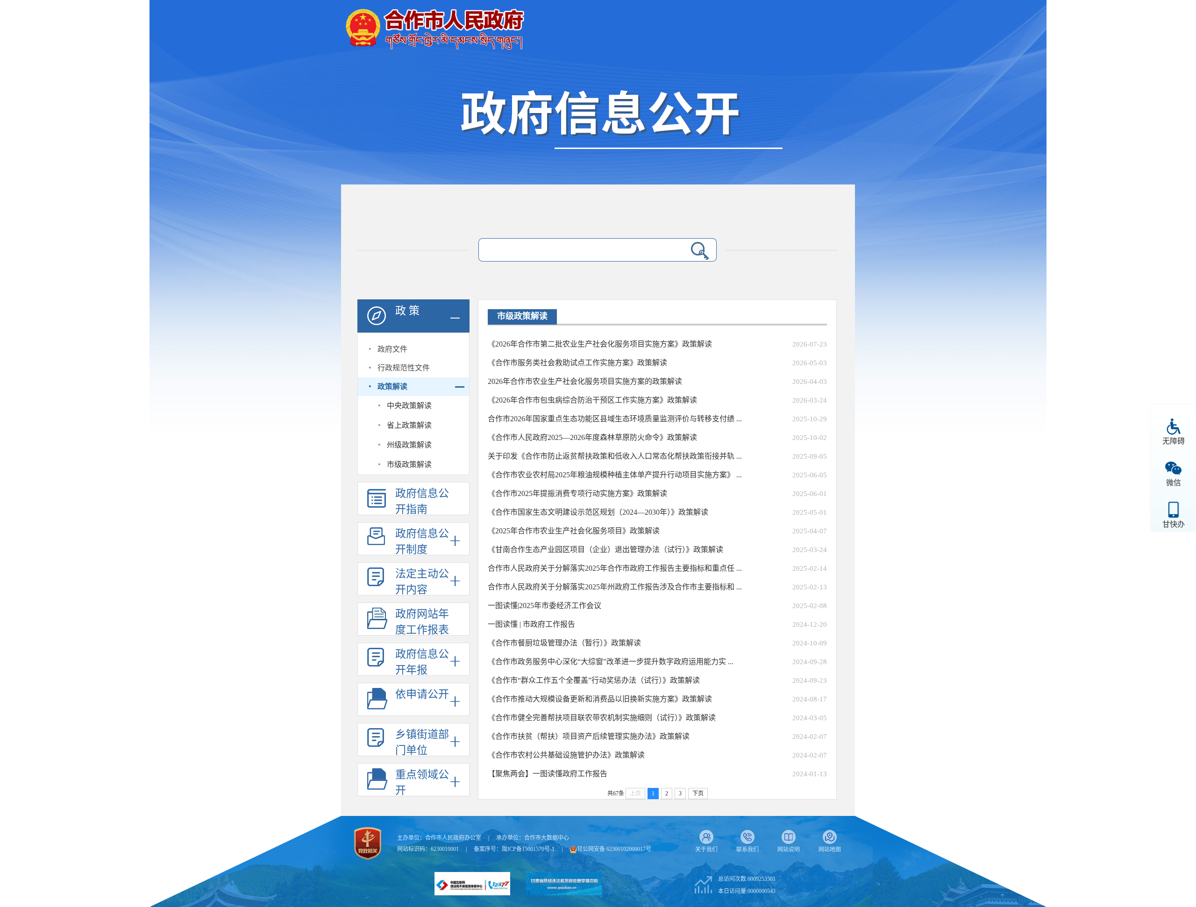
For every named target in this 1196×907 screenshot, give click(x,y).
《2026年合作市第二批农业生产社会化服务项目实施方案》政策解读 (600, 344)
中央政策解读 (409, 406)
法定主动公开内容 (422, 581)
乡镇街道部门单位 (422, 742)
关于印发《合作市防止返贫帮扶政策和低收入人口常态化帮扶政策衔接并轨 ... (615, 456)
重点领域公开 (422, 782)
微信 (1173, 483)
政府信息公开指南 (422, 501)
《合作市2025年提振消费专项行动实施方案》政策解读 (577, 493)
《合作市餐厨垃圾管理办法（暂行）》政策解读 (564, 643)
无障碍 (1173, 441)
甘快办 (1173, 524)
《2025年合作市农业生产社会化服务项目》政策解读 (574, 531)
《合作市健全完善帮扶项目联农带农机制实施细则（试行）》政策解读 (602, 718)
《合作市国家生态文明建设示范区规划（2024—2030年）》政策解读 (598, 512)
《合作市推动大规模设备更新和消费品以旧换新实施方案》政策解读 (600, 699)
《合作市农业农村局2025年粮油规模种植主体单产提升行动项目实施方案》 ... (615, 475)
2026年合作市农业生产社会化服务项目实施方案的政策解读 (585, 381)
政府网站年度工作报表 (422, 622)
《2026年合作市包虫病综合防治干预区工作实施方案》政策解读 (592, 400)
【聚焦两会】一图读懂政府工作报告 (547, 774)
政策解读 (392, 386)
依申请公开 (422, 694)
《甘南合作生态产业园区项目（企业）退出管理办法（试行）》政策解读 (605, 549)
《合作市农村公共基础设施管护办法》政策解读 (566, 755)
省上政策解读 (409, 425)
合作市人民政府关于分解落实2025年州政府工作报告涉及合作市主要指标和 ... (615, 587)
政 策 (407, 311)
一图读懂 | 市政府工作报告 (531, 624)
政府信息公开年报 (422, 662)
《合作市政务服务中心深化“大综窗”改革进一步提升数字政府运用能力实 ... (610, 662)
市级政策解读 (409, 464)
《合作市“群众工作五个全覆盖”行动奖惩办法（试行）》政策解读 (594, 680)
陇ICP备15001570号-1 (528, 849)
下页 (698, 793)
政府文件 (392, 349)
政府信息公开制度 (422, 541)
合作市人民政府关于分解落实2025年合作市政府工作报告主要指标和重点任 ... (615, 568)
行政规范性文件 (403, 368)
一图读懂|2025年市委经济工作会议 (544, 605)
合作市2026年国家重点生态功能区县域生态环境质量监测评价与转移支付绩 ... (615, 419)
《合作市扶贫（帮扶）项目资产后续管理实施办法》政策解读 (589, 736)
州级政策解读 (409, 445)
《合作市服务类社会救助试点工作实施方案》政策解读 (577, 363)
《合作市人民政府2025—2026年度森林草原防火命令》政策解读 (592, 437)
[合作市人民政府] (434, 25)
